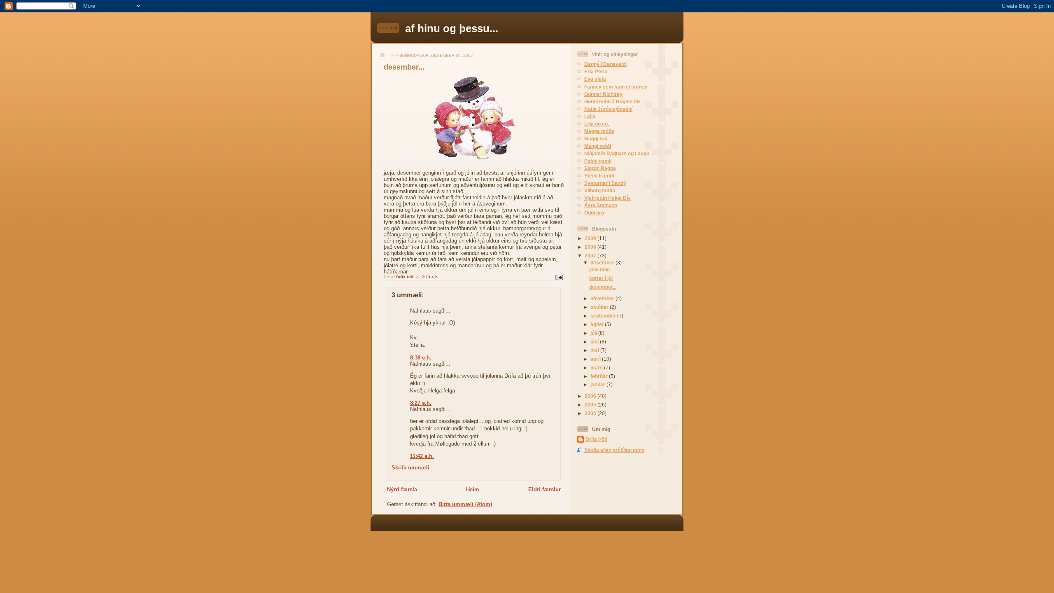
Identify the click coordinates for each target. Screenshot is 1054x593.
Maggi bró (595, 138)
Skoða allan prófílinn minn (614, 450)
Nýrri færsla (402, 489)
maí (595, 350)
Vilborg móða (599, 190)
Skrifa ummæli (410, 468)
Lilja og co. (596, 123)
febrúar (599, 376)
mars (597, 367)
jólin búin (599, 269)
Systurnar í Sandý (605, 183)
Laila (589, 116)
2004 (591, 413)
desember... (602, 286)
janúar (598, 384)
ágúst (597, 324)
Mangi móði (597, 146)
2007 (591, 255)
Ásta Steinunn (600, 205)
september (603, 315)
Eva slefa (595, 79)
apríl (596, 359)
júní (595, 341)
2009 (591, 238)
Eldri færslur (544, 489)
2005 (591, 404)
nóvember (603, 298)
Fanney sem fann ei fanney (615, 86)
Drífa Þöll (596, 439)
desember (603, 262)
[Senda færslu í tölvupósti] (558, 277)
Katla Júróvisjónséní (608, 109)
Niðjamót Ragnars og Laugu (616, 153)
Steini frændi (599, 175)
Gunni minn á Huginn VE (612, 101)
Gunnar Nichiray (603, 94)
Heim (472, 489)
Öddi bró (594, 212)
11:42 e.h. (422, 456)
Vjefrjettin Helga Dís (607, 198)
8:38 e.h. (420, 358)
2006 (591, 396)
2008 (591, 247)
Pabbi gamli (597, 160)
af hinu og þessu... (451, 28)
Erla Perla (595, 71)
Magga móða (599, 131)
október (600, 307)
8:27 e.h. (420, 403)
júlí (594, 333)
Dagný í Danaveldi (605, 64)
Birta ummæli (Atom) (465, 504)
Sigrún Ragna (600, 168)
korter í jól (601, 278)
